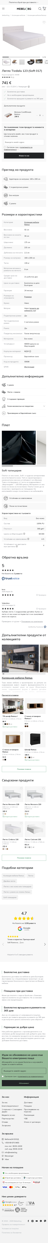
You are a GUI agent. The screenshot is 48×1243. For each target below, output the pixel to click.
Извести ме (24, 156)
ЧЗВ (25, 1118)
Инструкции (29, 367)
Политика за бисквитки (11, 1233)
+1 (11, 724)
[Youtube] (38, 1221)
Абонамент (24, 1083)
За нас (5, 1102)
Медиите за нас (8, 1115)
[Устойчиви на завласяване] (28, 539)
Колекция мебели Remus (17, 678)
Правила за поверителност (13, 1224)
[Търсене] (40, 8)
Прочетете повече (10, 695)
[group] (24, 938)
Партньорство (8, 1118)
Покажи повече (24, 769)
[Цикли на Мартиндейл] (24, 534)
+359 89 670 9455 (12, 1143)
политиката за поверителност (31, 1076)
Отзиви (5, 1122)
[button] (24, 2)
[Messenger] (42, 1221)
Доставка (28, 1102)
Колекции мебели (18, 15)
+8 (33, 847)
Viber (7, 1159)
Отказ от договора (32, 1122)
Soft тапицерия (11, 470)
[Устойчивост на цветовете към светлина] (17, 546)
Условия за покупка (10, 1228)
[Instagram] (33, 1221)
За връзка (6, 1125)
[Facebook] (29, 1221)
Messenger (9, 1156)
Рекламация (29, 1115)
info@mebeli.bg (11, 1152)
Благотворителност (10, 1106)
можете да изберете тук (31, 309)
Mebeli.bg (5, 15)
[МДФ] (30, 351)
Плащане (28, 1106)
